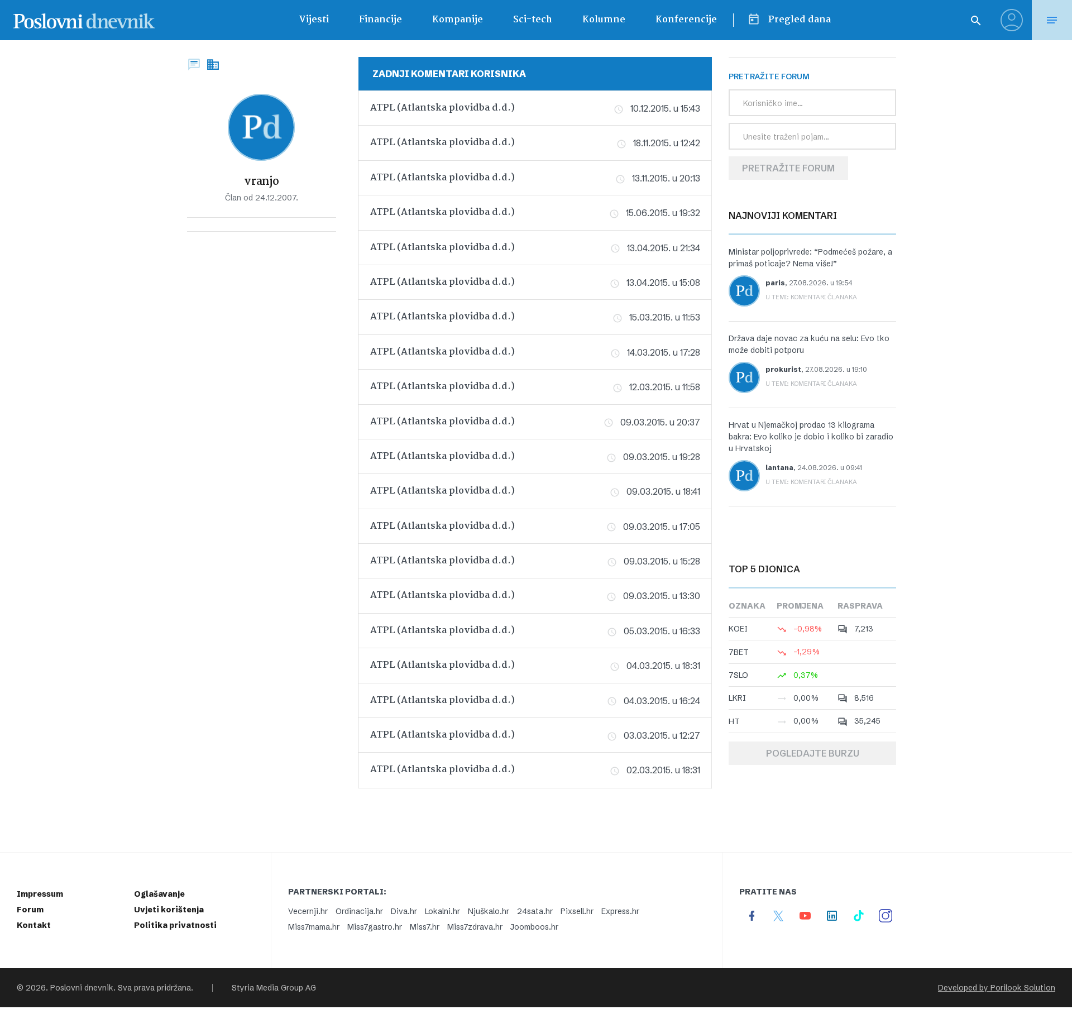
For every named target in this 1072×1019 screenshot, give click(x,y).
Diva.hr (404, 911)
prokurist (783, 369)
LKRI (737, 698)
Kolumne (603, 19)
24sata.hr (535, 911)
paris (775, 283)
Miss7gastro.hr (374, 927)
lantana (779, 467)
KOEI (738, 629)
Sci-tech (532, 19)
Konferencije (686, 19)
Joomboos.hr (534, 927)
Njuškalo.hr (488, 911)
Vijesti (314, 19)
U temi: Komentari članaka (811, 297)
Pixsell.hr (577, 911)
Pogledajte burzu (812, 753)
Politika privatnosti (175, 925)
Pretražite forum (788, 168)
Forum (30, 910)
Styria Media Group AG (274, 988)
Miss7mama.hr (313, 927)
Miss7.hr (424, 927)
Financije (380, 19)
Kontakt (34, 925)
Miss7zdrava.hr (474, 927)
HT (734, 721)
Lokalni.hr (442, 911)
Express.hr (620, 911)
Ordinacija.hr (359, 911)
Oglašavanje (159, 894)
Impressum (40, 894)
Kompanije (457, 19)
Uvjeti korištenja (169, 910)
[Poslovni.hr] (84, 20)
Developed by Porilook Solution (996, 988)
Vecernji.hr (308, 911)
